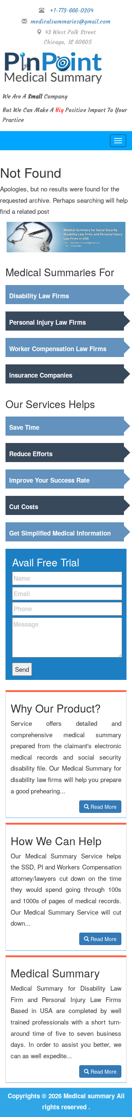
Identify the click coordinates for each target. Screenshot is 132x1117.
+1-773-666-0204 (72, 10)
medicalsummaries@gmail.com (68, 21)
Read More (103, 806)
